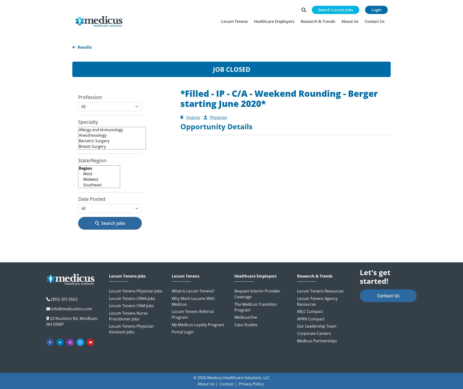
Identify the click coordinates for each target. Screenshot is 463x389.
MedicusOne (245, 317)
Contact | (228, 384)
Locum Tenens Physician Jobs (135, 291)
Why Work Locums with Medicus (193, 301)
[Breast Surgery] (112, 146)
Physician (218, 117)
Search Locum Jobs (335, 10)
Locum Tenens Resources (320, 291)
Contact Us (388, 295)
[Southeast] (99, 185)
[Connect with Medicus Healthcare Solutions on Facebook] (50, 342)
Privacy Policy (251, 384)
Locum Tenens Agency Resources (317, 301)
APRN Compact (311, 319)
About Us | (208, 384)
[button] (234, 21)
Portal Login (183, 332)
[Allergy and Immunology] (112, 130)
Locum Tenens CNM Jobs (131, 305)
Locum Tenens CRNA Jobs (132, 298)
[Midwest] (99, 179)
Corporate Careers (314, 333)
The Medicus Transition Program (255, 307)
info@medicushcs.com (71, 308)
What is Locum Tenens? (193, 291)
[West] (99, 174)
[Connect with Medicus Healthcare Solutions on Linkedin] (60, 342)
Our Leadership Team (316, 326)
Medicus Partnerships (317, 341)
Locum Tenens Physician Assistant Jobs (131, 329)
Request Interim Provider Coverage (257, 293)
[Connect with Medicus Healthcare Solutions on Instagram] (70, 342)
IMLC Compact (310, 311)
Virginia (193, 117)
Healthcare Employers (255, 276)
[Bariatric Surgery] (112, 141)
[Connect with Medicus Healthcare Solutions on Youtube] (90, 342)
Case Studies (246, 324)
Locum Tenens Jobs (127, 276)
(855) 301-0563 (64, 299)
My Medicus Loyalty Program (198, 324)
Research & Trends (315, 276)
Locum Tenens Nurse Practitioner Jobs (128, 316)
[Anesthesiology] (112, 135)
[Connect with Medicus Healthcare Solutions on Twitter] (80, 342)
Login (376, 10)
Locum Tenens (185, 276)
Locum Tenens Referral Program (193, 314)
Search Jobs (113, 223)
